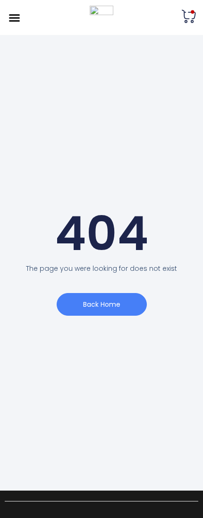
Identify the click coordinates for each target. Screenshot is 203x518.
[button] (15, 17)
